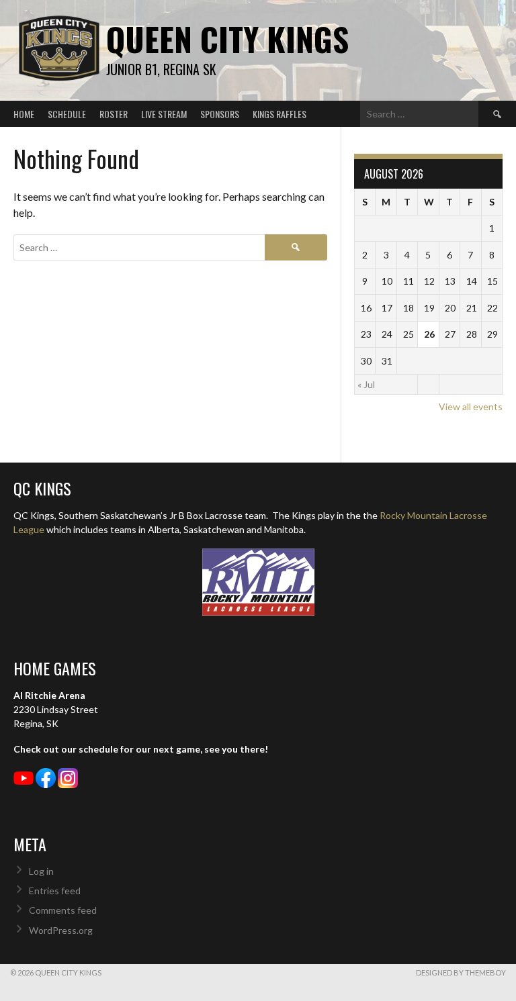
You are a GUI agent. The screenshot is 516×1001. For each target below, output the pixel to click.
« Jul (366, 384)
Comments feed (63, 910)
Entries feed (55, 890)
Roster (113, 114)
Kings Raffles (279, 114)
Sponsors (219, 114)
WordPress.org (61, 930)
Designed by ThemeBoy (461, 972)
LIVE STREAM (164, 114)
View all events (471, 406)
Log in (41, 871)
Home (23, 114)
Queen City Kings (227, 38)
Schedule (67, 114)
